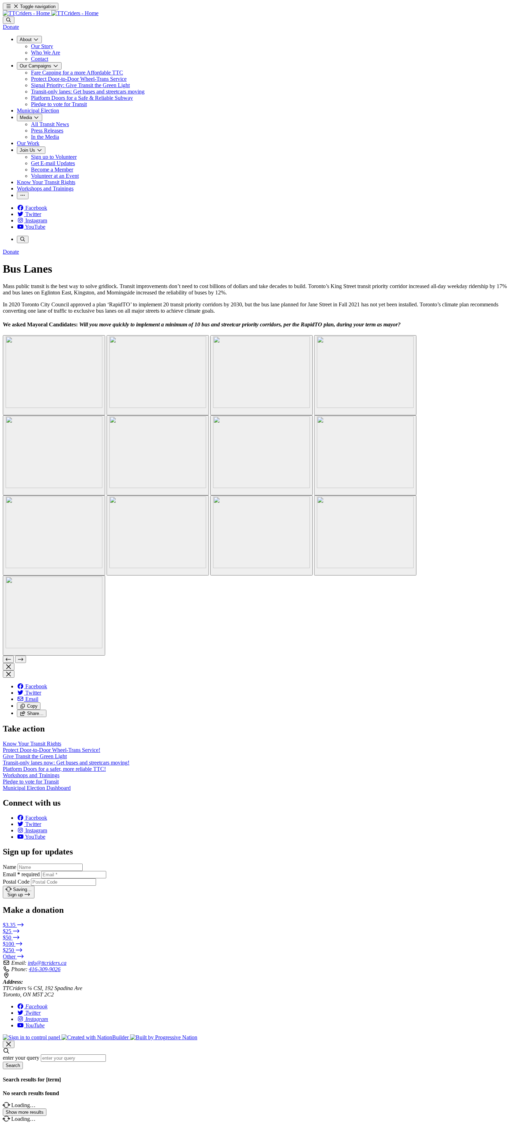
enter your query (21, 1058)
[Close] (8, 666)
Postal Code (16, 882)
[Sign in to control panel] (32, 1037)
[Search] (8, 20)
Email (21, 874)
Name (9, 867)
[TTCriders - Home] (50, 13)
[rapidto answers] (54, 375)
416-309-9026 (44, 969)
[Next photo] (20, 659)
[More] (22, 195)
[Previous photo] (8, 659)
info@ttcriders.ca (47, 963)
